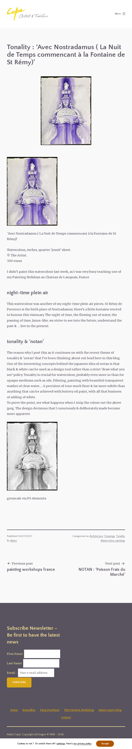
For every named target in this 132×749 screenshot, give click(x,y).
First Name (15, 654)
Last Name (14, 663)
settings (61, 743)
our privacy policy (82, 743)
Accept (105, 743)
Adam (13, 540)
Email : (12, 672)
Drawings (109, 536)
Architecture (96, 536)
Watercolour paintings (113, 540)
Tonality (120, 536)
